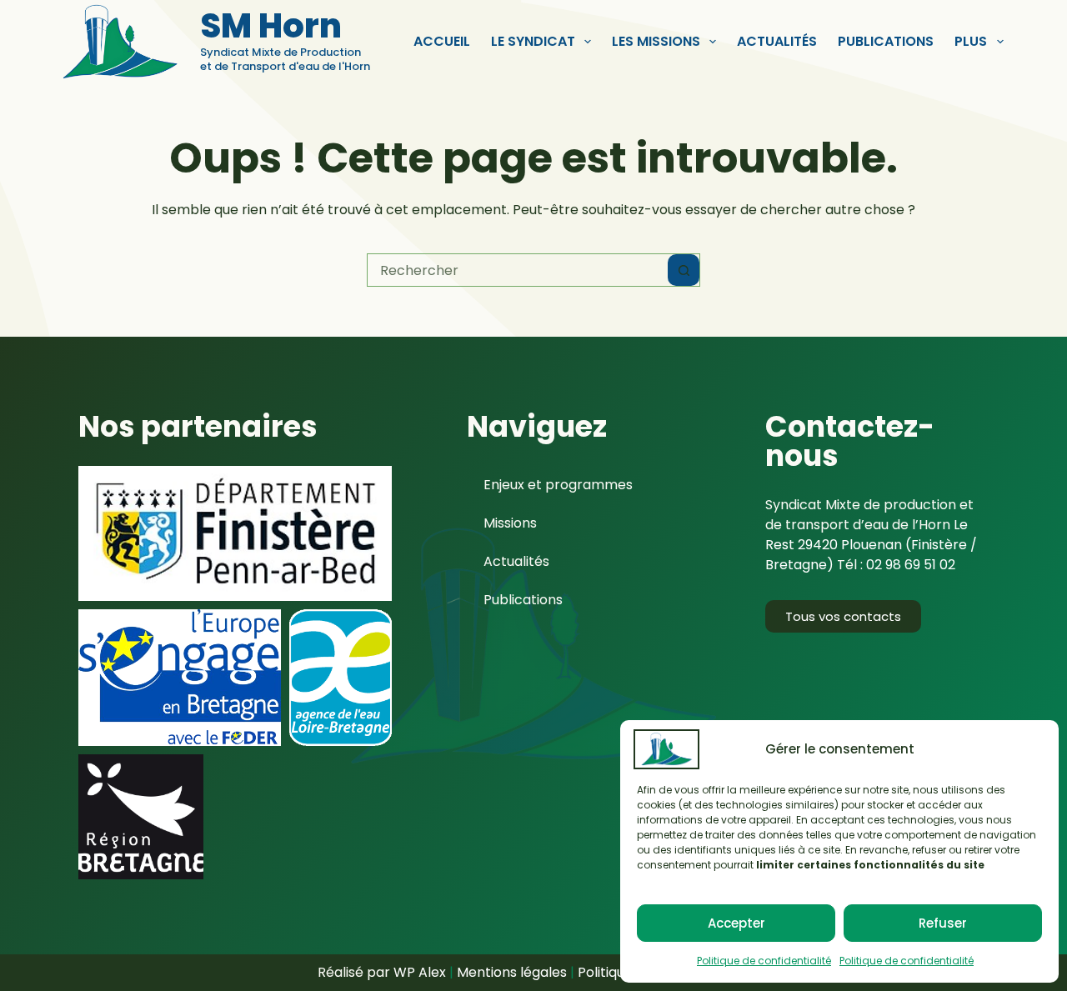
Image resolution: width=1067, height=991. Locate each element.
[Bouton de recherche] (683, 270)
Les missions (656, 41)
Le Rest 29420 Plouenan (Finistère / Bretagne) (871, 544)
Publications (886, 41)
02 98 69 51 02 (910, 564)
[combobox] (518, 270)
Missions (510, 523)
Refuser (943, 923)
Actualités (777, 41)
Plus (970, 41)
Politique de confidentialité (764, 960)
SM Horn (271, 26)
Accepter (736, 923)
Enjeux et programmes (558, 484)
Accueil (441, 41)
